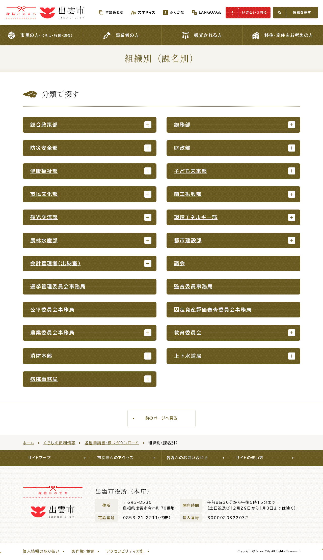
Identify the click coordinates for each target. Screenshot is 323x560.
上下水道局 (188, 355)
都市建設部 (188, 240)
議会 (179, 263)
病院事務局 (44, 379)
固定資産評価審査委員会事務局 (213, 309)
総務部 (182, 124)
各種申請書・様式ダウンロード (112, 443)
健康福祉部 (44, 171)
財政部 (182, 147)
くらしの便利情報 (59, 443)
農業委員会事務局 (52, 332)
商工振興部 (188, 194)
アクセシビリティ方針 (125, 551)
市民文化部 (44, 194)
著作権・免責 (83, 551)
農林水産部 (44, 240)
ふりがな (177, 12)
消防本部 (41, 355)
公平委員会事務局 (52, 309)
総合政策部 (44, 124)
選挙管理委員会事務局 (58, 286)
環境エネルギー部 (196, 217)
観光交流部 (44, 217)
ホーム (28, 443)
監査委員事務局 (193, 286)
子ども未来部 (190, 171)
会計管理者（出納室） (55, 263)
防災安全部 (44, 147)
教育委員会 (188, 332)
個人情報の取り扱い (41, 551)
